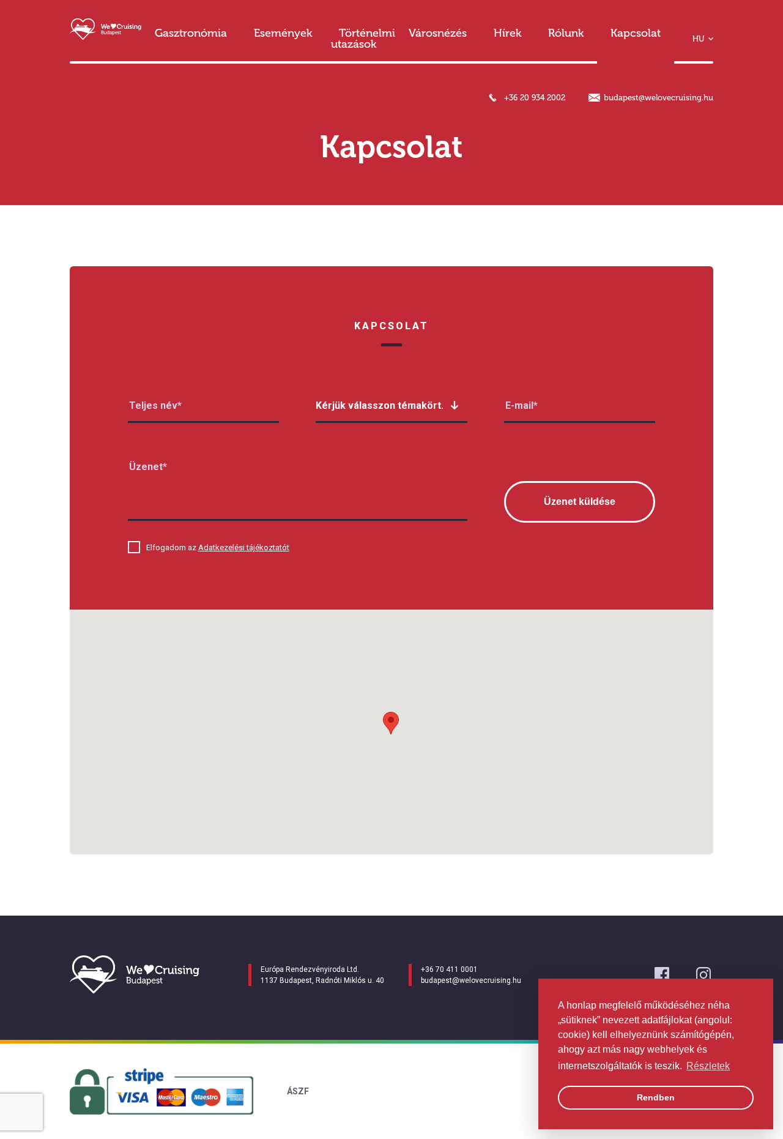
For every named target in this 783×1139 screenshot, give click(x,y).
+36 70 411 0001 (449, 969)
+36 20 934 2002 (534, 98)
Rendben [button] (656, 1097)
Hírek (507, 33)
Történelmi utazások (363, 38)
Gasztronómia (191, 33)
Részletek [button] (708, 1066)
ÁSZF (298, 1091)
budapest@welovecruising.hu (658, 98)
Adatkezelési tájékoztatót (243, 547)
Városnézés (438, 33)
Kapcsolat (635, 33)
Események (283, 33)
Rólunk (566, 33)
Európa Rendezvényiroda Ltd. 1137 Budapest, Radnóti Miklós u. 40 (322, 975)
